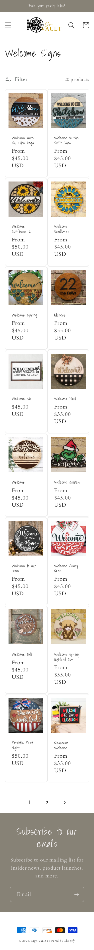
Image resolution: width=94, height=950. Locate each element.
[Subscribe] (76, 894)
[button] (8, 25)
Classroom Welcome (61, 745)
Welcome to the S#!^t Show (66, 140)
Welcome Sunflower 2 (21, 229)
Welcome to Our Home (24, 568)
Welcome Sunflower (61, 229)
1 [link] (29, 802)
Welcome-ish (21, 398)
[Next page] (64, 803)
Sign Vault (38, 941)
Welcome (18, 482)
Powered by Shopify (61, 941)
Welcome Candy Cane (66, 568)
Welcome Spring (25, 315)
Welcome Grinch (67, 482)
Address (60, 315)
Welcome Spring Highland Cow (67, 657)
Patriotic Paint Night (23, 745)
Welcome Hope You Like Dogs (23, 140)
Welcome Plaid (65, 398)
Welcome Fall (22, 654)
